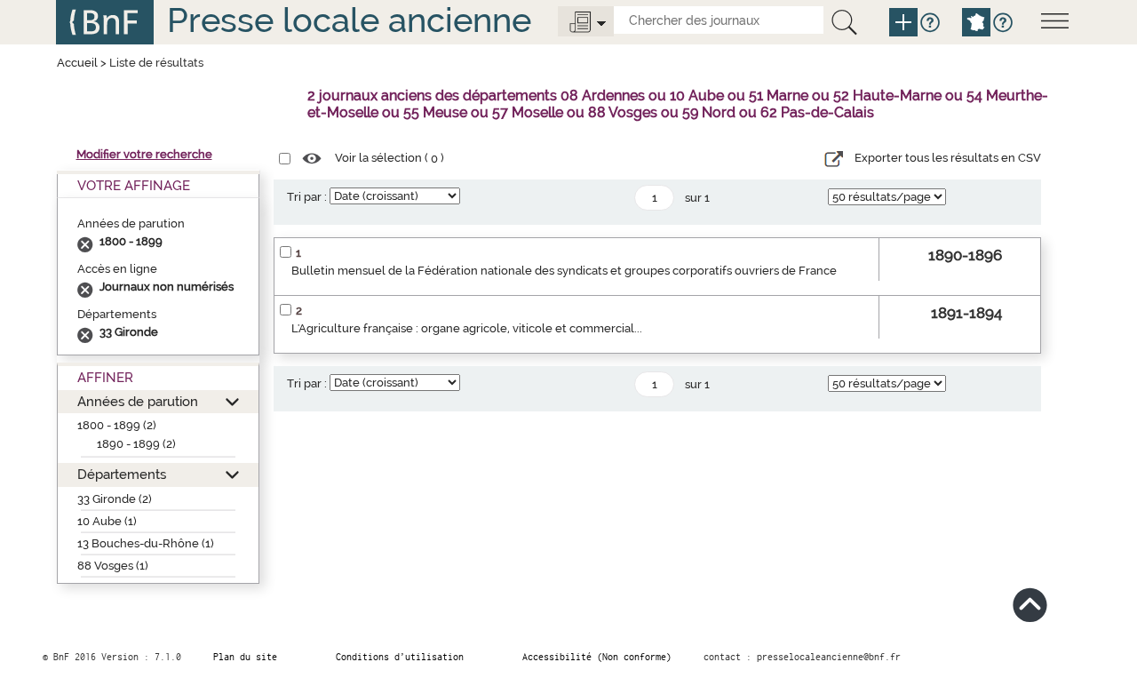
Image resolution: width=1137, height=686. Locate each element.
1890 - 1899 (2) (136, 444)
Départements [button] (121, 474)
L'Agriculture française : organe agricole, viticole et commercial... (466, 328)
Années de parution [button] (137, 401)
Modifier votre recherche (144, 154)
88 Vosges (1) (112, 565)
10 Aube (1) (107, 521)
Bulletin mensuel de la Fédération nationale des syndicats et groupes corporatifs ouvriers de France (564, 270)
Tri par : (307, 196)
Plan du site (245, 656)
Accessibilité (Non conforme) (597, 656)
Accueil (77, 62)
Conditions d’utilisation (400, 656)
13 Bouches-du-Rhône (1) (145, 543)
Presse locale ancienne (349, 20)
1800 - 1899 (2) (116, 425)
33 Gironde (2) (114, 499)
